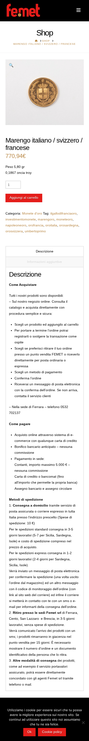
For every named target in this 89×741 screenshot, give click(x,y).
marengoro (46, 219)
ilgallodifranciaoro (63, 213)
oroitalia (51, 225)
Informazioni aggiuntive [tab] (44, 262)
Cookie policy (52, 732)
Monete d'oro (32, 213)
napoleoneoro (15, 225)
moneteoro (64, 219)
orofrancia (35, 225)
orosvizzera (14, 231)
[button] (79, 10)
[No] (83, 722)
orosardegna (68, 225)
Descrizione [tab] (44, 251)
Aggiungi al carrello (23, 197)
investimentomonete (20, 219)
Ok (29, 732)
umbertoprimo (35, 231)
